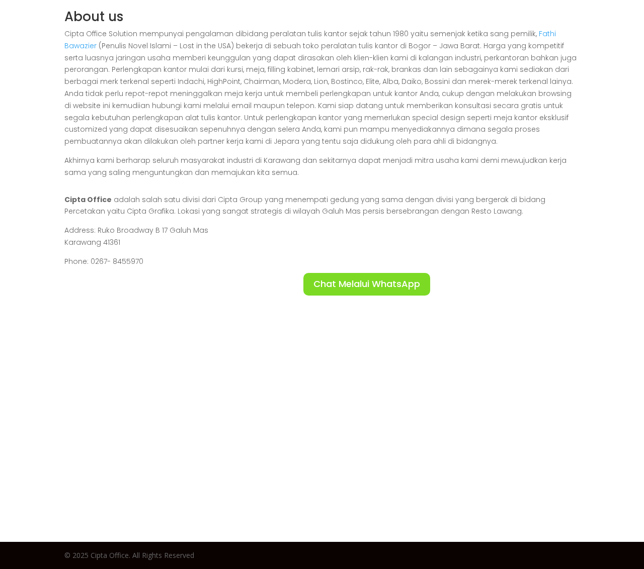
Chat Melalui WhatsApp (366, 283)
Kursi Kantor (470, 27)
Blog (349, 27)
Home (312, 27)
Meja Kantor (400, 27)
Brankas (530, 27)
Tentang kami (595, 27)
